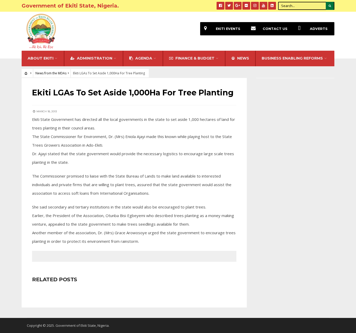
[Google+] (238, 6)
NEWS (242, 58)
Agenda (143, 58)
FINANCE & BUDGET (194, 58)
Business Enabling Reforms (292, 58)
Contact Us (275, 29)
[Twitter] (229, 6)
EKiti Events (228, 29)
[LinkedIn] (272, 6)
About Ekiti (40, 58)
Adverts (319, 29)
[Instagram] (255, 6)
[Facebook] (220, 6)
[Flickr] (246, 6)
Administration (94, 58)
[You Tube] (263, 6)
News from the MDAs (50, 73)
